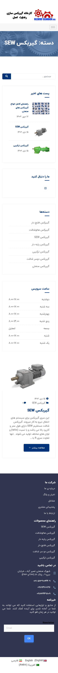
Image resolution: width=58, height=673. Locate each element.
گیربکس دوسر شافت (38, 259)
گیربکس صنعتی (40, 266)
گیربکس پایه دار (40, 244)
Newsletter (48, 622)
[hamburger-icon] (52, 27)
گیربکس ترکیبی (20, 145)
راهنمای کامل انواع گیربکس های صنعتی (19, 108)
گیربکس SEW (21, 126)
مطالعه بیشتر (38, 447)
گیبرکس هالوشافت (39, 230)
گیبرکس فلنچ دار (40, 222)
